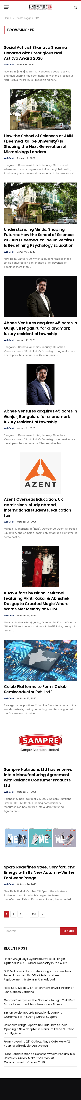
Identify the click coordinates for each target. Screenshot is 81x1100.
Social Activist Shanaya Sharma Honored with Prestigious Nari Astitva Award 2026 (35, 53)
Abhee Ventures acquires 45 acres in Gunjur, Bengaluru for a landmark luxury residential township (40, 328)
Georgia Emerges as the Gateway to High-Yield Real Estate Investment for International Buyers (39, 1002)
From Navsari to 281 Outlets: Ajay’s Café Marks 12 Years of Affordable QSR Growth (37, 1044)
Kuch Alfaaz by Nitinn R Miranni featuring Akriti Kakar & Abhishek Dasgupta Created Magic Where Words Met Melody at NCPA (36, 601)
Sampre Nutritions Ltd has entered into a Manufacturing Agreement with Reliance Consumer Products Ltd (38, 777)
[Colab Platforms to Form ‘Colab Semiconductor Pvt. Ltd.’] (40, 660)
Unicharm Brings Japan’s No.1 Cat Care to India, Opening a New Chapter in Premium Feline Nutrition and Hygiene (39, 1029)
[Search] (75, 7)
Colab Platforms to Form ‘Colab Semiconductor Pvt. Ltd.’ (35, 689)
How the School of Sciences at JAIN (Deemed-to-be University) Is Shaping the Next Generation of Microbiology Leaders (38, 144)
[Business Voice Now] (40, 7)
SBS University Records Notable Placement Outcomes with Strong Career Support (33, 1015)
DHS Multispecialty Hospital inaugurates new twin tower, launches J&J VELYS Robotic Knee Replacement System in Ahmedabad (37, 975)
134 (34, 914)
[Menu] (6, 7)
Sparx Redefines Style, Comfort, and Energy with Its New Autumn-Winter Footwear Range (39, 872)
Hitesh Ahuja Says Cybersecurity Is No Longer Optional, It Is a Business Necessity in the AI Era (35, 961)
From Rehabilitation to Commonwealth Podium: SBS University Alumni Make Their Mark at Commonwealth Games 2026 (39, 1058)
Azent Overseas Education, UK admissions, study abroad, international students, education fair (37, 507)
